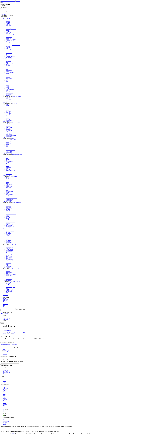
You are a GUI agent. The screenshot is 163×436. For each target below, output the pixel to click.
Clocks (7, 180)
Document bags (9, 26)
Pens (4, 387)
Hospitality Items (9, 132)
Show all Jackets (9, 71)
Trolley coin (8, 172)
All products (5, 295)
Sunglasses (8, 83)
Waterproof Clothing (10, 89)
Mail (13, 333)
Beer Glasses (8, 111)
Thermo (7, 118)
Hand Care (8, 234)
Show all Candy (9, 130)
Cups (7, 104)
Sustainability (5, 371)
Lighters (7, 162)
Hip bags (7, 30)
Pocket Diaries (8, 99)
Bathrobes (8, 195)
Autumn (7, 144)
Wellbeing (8, 241)
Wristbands (8, 91)
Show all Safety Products (11, 274)
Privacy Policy (6, 421)
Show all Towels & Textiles (11, 198)
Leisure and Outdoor (7, 201)
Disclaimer (5, 422)
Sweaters (5, 404)
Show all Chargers (9, 250)
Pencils (7, 288)
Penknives (8, 271)
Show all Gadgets (9, 259)
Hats (6, 67)
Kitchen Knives (9, 187)
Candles (7, 179)
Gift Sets (7, 142)
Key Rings (8, 160)
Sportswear (8, 82)
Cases (7, 48)
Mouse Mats (8, 49)
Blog (4, 305)
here (93, 433)
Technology (5, 243)
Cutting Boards (9, 186)
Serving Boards (9, 134)
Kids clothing (8, 75)
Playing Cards (8, 167)
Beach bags (8, 22)
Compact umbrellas (9, 224)
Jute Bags (7, 31)
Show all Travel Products (11, 39)
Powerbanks (5, 400)
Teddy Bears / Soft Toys (10, 170)
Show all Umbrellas (10, 226)
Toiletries (7, 239)
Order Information (6, 379)
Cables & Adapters (9, 247)
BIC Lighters (8, 163)
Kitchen (7, 183)
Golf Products (8, 217)
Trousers (7, 86)
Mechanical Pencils (9, 290)
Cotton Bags (8, 25)
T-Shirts (4, 391)
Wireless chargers (9, 249)
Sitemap (4, 424)
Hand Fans (8, 66)
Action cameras (9, 256)
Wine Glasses (8, 113)
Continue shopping (7, 330)
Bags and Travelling (7, 18)
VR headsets (8, 258)
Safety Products (9, 272)
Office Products (9, 53)
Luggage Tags (8, 38)
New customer (6, 319)
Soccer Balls (8, 220)
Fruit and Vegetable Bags (11, 29)
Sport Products (9, 219)
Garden (7, 216)
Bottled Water (8, 123)
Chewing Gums (9, 127)
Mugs (7, 115)
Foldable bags (8, 27)
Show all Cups (9, 107)
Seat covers (8, 212)
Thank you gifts (9, 151)
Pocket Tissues (9, 236)
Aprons (7, 177)
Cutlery (7, 185)
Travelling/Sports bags (10, 40)
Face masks (8, 232)
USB (7, 265)
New (4, 302)
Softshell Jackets (9, 70)
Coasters (7, 182)
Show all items (9, 42)
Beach (7, 204)
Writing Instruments (7, 280)
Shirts (7, 80)
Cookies (7, 131)
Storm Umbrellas (9, 225)
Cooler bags (8, 24)
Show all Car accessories (11, 214)
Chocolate (8, 128)
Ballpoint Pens (8, 282)
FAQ (4, 306)
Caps (7, 62)
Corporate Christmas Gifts (11, 139)
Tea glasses (8, 112)
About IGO (5, 370)
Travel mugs (8, 106)
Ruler (7, 55)
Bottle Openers (9, 184)
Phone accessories (9, 261)
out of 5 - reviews (8, 1)
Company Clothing (9, 63)
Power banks (8, 263)
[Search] (13, 342)
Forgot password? (6, 318)
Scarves (7, 79)
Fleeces (7, 64)
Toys (7, 171)
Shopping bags (6, 401)
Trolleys (7, 41)
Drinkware (5, 102)
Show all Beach (9, 208)
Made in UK (5, 304)
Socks (7, 81)
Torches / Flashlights (10, 277)
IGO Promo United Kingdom (9, 417)
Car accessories (9, 211)
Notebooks (8, 51)
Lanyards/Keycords (9, 161)
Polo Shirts (8, 77)
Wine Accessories (9, 199)
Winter (7, 148)
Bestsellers (5, 301)
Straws (7, 190)
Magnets (7, 192)
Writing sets (8, 292)
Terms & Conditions (7, 419)
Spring (7, 146)
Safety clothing (9, 78)
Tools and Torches (6, 267)
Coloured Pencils (9, 289)
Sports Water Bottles (10, 117)
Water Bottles (8, 119)
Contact (4, 381)
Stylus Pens (8, 284)
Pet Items (7, 218)
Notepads (7, 50)
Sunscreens (8, 238)
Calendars (8, 97)
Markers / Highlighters (10, 287)
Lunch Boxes (8, 188)
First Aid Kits (8, 233)
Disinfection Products (10, 231)
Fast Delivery (8, 140)
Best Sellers (15, 332)
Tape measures (9, 275)
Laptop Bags (8, 32)
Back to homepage (4, 344)
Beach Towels (8, 206)
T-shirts (7, 85)
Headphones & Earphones (11, 260)
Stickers (7, 168)
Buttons (7, 156)
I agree (2, 434)
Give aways (8, 159)
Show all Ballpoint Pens (10, 285)
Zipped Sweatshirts (9, 93)
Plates (7, 193)
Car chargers (8, 248)
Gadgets (7, 255)
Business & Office (6, 43)
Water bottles (5, 388)
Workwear (8, 90)
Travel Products (9, 37)
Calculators (8, 46)
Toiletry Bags (8, 240)
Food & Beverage (6, 121)
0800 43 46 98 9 (4, 333)
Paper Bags (8, 33)
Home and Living (6, 175)
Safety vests (8, 273)
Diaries (7, 98)
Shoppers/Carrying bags (10, 34)
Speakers (7, 264)
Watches (7, 88)
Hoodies (7, 73)
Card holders (8, 47)
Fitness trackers (9, 257)
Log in (5, 315)
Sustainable (5, 299)
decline (13, 433)
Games (7, 158)
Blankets (7, 178)
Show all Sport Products (10, 222)
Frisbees (7, 215)
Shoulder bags (8, 35)
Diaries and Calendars (7, 95)
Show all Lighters (9, 164)
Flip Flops (8, 65)
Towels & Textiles (9, 194)
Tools (7, 276)
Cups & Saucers (9, 109)
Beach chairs (8, 207)
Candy (7, 125)
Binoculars (8, 210)
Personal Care (6, 228)
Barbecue (7, 203)
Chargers (7, 246)
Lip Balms (8, 235)
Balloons (7, 155)
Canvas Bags (8, 23)
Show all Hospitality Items (11, 135)
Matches (7, 166)
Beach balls (8, 209)
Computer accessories (10, 251)
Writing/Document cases (10, 56)
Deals (4, 298)
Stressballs (8, 169)
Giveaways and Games (7, 153)
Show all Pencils (9, 291)
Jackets (7, 69)
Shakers (7, 105)
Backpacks (8, 21)
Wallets (7, 87)
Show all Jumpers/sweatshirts (11, 74)
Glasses (7, 110)
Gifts (4, 137)
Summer (7, 147)
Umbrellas (8, 223)
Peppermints (8, 129)
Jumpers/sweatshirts (10, 72)
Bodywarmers (8, 61)
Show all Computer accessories (12, 253)
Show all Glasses (9, 114)
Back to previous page (12, 344)
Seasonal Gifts (8, 143)
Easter (7, 145)
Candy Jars (8, 126)
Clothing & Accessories (8, 58)
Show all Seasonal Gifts (10, 150)
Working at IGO (6, 372)
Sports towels (8, 196)
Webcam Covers (9, 252)
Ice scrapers (8, 269)
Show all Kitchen (9, 191)
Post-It (7, 54)
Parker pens (8, 283)
